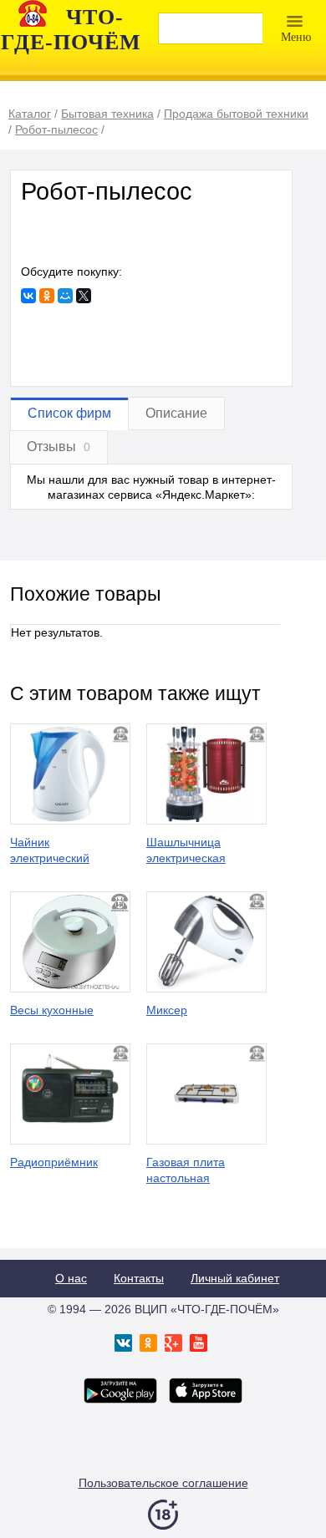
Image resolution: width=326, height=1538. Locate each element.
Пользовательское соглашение (163, 1483)
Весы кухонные (52, 1010)
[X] (83, 295)
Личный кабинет (235, 1278)
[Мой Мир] (65, 295)
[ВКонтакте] (28, 295)
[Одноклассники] (46, 295)
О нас (71, 1278)
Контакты (139, 1278)
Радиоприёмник (54, 1162)
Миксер (166, 1010)
